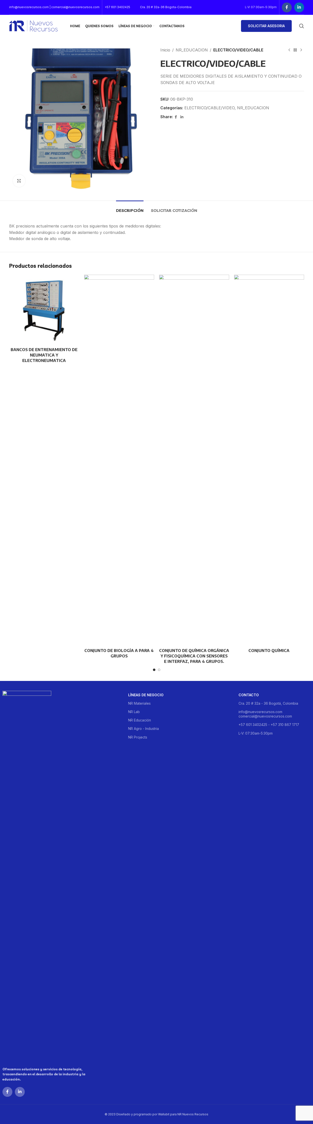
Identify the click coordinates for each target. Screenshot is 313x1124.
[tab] (130, 208)
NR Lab (134, 712)
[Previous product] (289, 50)
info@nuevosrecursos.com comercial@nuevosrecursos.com (265, 714)
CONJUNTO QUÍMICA (268, 650)
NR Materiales (139, 703)
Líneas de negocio (146, 695)
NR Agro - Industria (143, 728)
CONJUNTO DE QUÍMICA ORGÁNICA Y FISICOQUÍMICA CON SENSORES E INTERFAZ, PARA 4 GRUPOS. (194, 656)
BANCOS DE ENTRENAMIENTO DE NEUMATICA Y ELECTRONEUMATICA (44, 355)
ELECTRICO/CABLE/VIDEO (209, 107)
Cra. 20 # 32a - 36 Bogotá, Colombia (268, 703)
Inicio (165, 49)
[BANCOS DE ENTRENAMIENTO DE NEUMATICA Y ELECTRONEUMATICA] (44, 310)
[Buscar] (302, 26)
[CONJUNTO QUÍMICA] (269, 460)
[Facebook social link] (287, 7)
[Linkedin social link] (299, 7)
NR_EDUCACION (192, 49)
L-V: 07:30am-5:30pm (256, 733)
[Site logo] (33, 25)
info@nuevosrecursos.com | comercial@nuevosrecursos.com (54, 7)
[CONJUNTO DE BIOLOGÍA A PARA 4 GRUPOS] (119, 460)
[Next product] (301, 50)
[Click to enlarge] (19, 181)
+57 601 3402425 (117, 7)
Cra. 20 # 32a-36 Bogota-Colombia (166, 7)
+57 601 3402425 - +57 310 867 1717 (269, 724)
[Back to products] (295, 50)
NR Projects (137, 737)
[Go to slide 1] (154, 670)
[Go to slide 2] (159, 670)
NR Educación (139, 720)
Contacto (249, 695)
